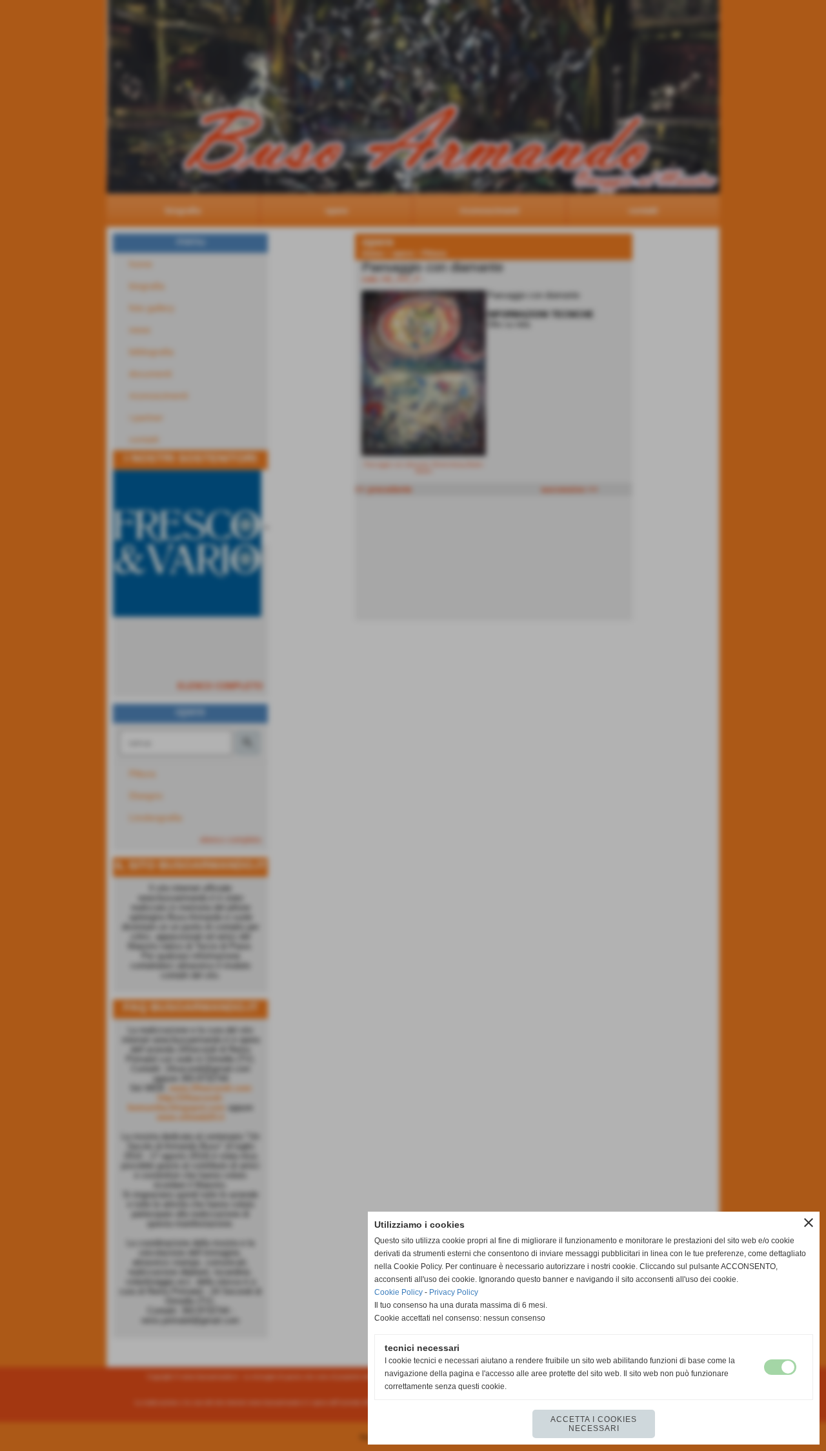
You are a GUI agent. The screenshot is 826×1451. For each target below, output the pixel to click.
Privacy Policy (453, 1292)
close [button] (808, 1222)
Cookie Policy (398, 1292)
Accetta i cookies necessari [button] (593, 1424)
